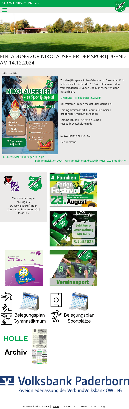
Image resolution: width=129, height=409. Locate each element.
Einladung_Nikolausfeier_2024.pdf (80, 97)
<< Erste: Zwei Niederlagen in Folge (23, 157)
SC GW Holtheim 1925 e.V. (21, 3)
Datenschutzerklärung (93, 406)
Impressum (70, 406)
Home (56, 406)
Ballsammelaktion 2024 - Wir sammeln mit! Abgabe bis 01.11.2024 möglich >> (81, 160)
